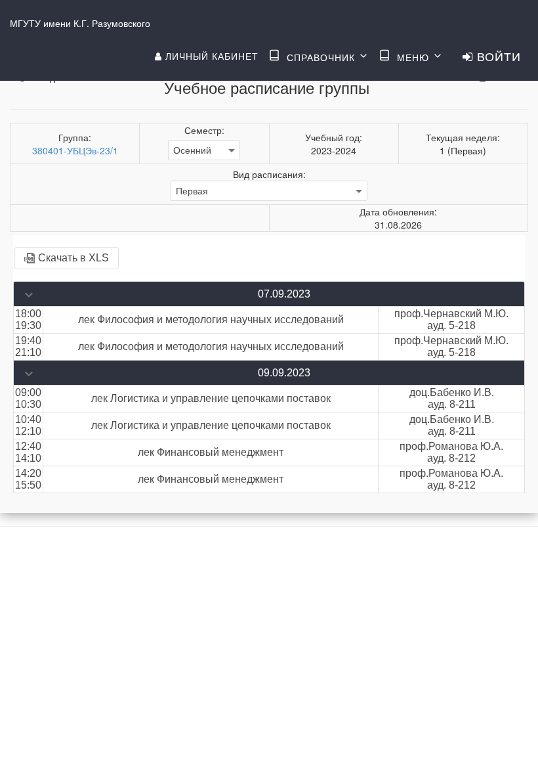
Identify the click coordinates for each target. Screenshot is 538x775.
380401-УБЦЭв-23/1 (75, 150)
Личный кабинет (210, 55)
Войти (497, 55)
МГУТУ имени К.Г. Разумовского (80, 23)
